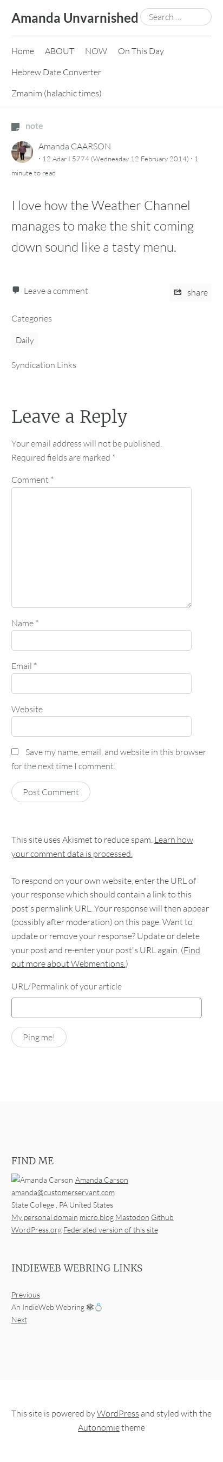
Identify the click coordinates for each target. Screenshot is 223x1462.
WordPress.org (36, 1229)
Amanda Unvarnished (75, 17)
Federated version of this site (110, 1229)
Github (162, 1217)
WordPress (118, 1413)
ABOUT (59, 50)
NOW (96, 50)
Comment (32, 479)
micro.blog (97, 1217)
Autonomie (99, 1427)
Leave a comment (56, 290)
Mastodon (132, 1217)
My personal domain (44, 1217)
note (33, 125)
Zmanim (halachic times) (56, 93)
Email (24, 665)
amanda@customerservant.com (63, 1192)
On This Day (141, 50)
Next (19, 1320)
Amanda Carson (101, 1179)
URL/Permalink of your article (66, 986)
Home (22, 50)
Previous (25, 1295)
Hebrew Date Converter (56, 72)
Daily (25, 340)
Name (24, 623)
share (197, 292)
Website (27, 709)
